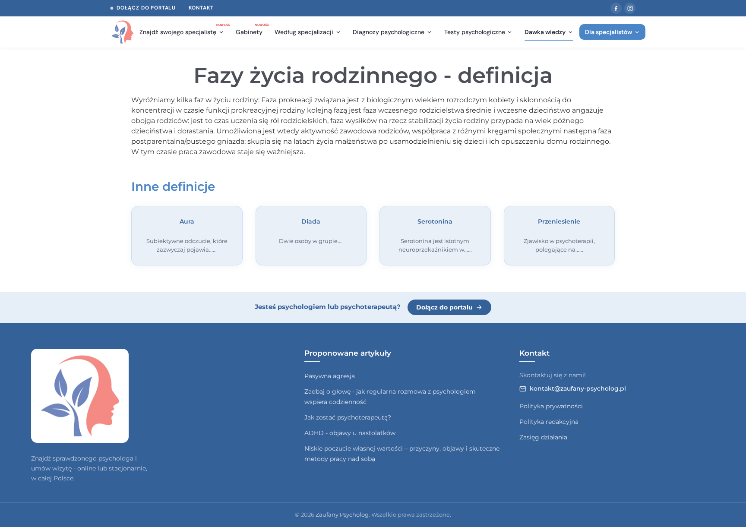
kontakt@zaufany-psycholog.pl (578, 388)
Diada (310, 221)
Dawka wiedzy (545, 32)
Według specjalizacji (304, 32)
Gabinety (252, 29)
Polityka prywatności (551, 406)
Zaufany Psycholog (342, 514)
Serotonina (434, 221)
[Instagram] (629, 8)
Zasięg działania (543, 437)
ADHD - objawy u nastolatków (349, 433)
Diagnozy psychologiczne (388, 32)
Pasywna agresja (329, 376)
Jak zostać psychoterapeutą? (347, 417)
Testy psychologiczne (474, 32)
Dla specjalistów (608, 32)
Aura (187, 221)
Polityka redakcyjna (548, 422)
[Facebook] (616, 8)
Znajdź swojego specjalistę (184, 29)
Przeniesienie (559, 221)
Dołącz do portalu (146, 7)
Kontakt (201, 7)
